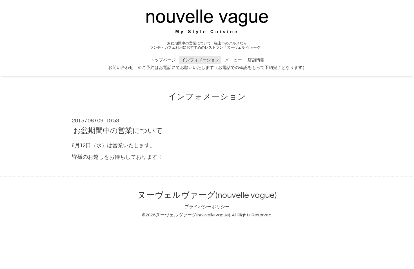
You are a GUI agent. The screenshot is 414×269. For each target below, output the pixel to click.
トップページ (163, 60)
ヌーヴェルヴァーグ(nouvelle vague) (207, 195)
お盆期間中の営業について (118, 130)
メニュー (233, 60)
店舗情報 (256, 60)
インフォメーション (200, 60)
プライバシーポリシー (207, 207)
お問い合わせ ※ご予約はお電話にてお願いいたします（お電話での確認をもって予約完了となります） (207, 68)
